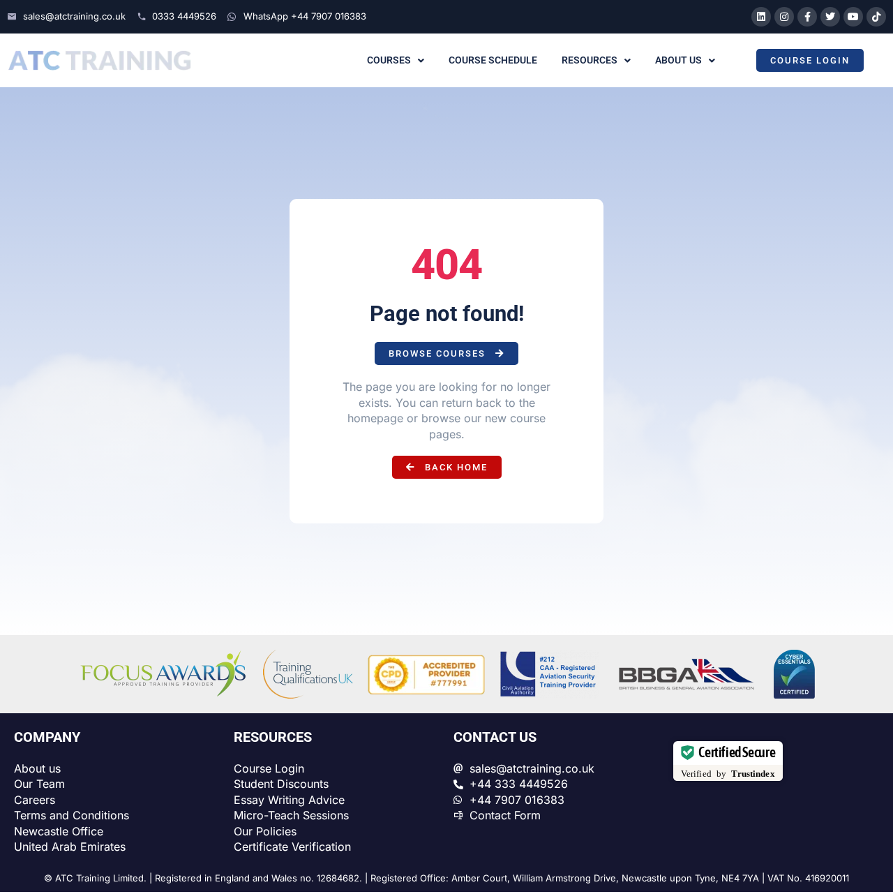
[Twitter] (830, 17)
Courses (389, 60)
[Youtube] (853, 17)
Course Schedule (493, 60)
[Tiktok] (876, 17)
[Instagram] (784, 17)
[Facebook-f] (807, 17)
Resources (589, 60)
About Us (678, 60)
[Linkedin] (761, 17)
